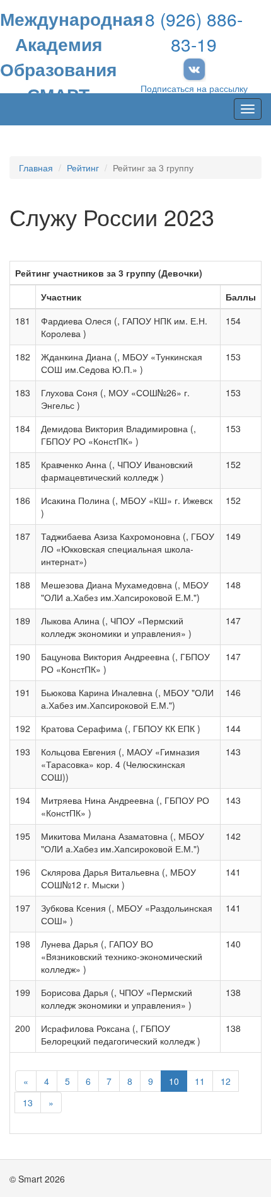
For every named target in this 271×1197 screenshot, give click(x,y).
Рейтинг (83, 167)
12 (226, 1081)
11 (200, 1081)
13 (28, 1102)
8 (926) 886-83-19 (194, 31)
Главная (36, 167)
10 (174, 1081)
